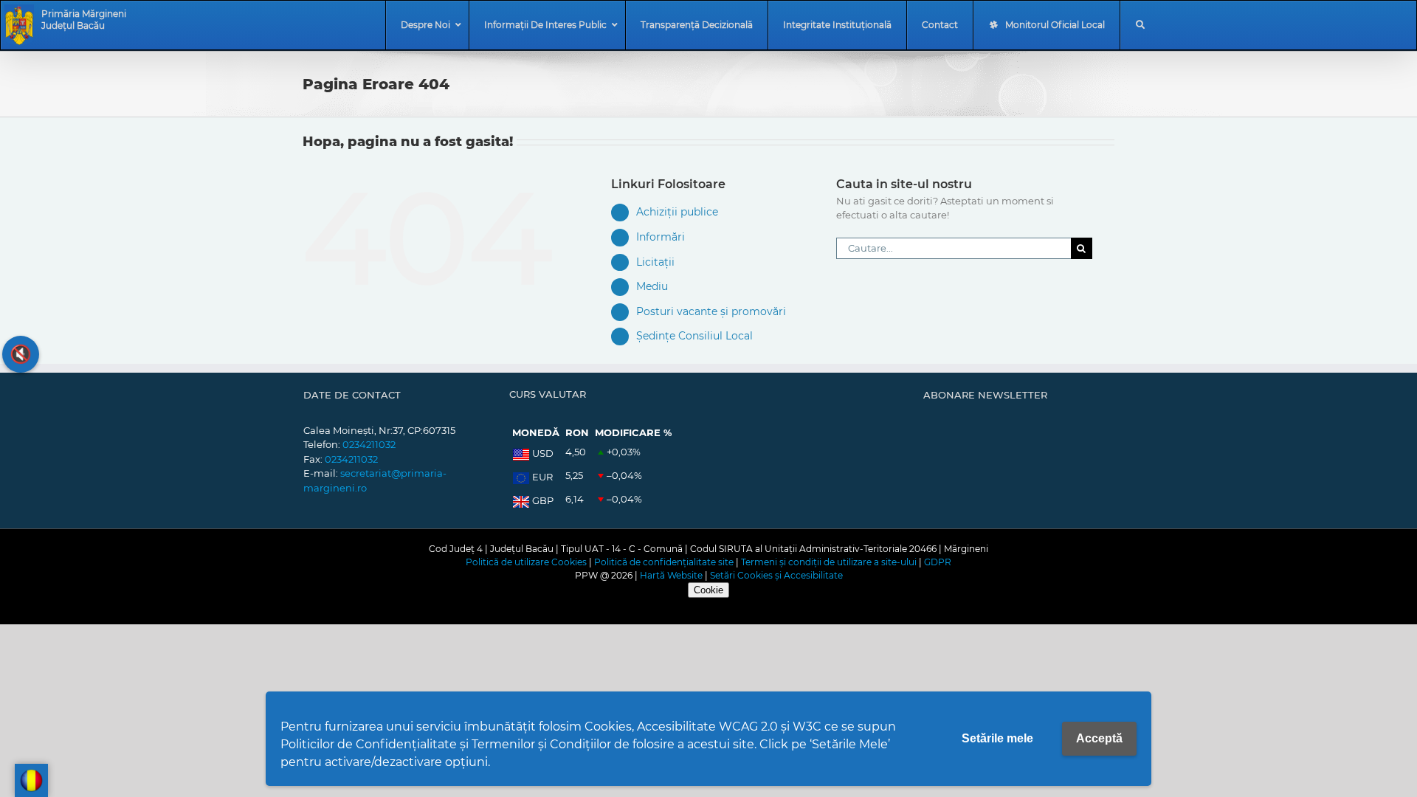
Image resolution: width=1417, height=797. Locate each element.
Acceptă (1099, 738)
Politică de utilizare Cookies (526, 561)
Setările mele (997, 738)
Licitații (655, 262)
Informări (660, 237)
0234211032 (369, 444)
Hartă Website (671, 575)
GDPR (937, 561)
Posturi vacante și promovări (711, 311)
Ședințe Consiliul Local (694, 335)
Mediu (652, 286)
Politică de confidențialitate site (664, 561)
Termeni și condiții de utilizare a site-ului (829, 561)
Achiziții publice (677, 211)
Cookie (708, 590)
